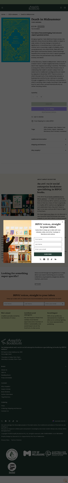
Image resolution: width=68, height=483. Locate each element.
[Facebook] (44, 259)
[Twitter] (40, 259)
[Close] (62, 222)
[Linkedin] (55, 259)
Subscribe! (48, 254)
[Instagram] (48, 259)
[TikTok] (52, 259)
